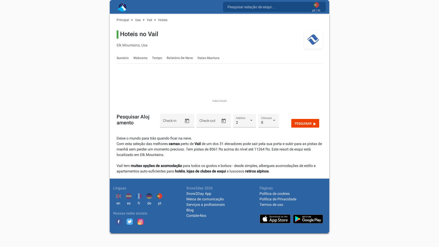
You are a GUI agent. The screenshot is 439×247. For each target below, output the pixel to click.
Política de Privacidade (278, 199)
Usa (138, 20)
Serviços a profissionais (205, 204)
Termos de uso (271, 204)
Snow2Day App (198, 193)
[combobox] (269, 6)
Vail (150, 20)
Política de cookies (275, 193)
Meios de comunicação (205, 199)
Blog (190, 210)
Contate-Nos (196, 215)
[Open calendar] (187, 121)
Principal (123, 20)
